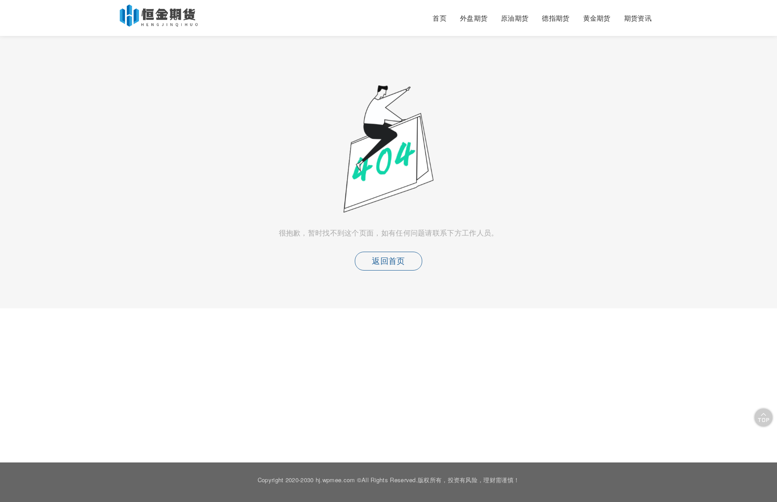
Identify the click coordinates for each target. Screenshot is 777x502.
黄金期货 (597, 17)
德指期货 (555, 17)
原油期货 (514, 17)
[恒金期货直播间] (160, 23)
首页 (440, 17)
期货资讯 (638, 17)
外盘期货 (473, 17)
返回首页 (388, 261)
